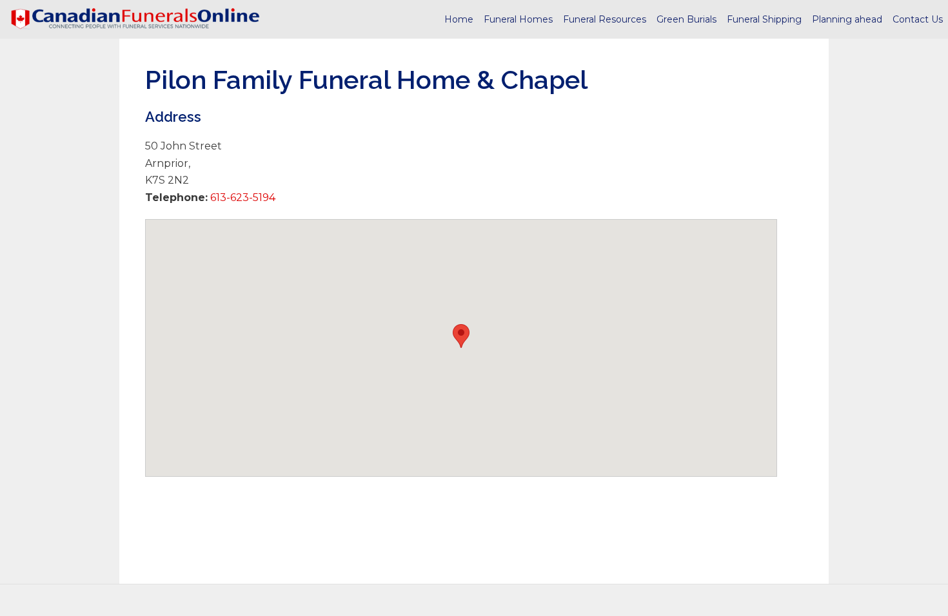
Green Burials (686, 19)
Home (458, 19)
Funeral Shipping (764, 19)
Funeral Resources (604, 19)
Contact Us (918, 19)
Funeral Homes (518, 19)
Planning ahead (847, 19)
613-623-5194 (241, 197)
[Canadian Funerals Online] (135, 19)
